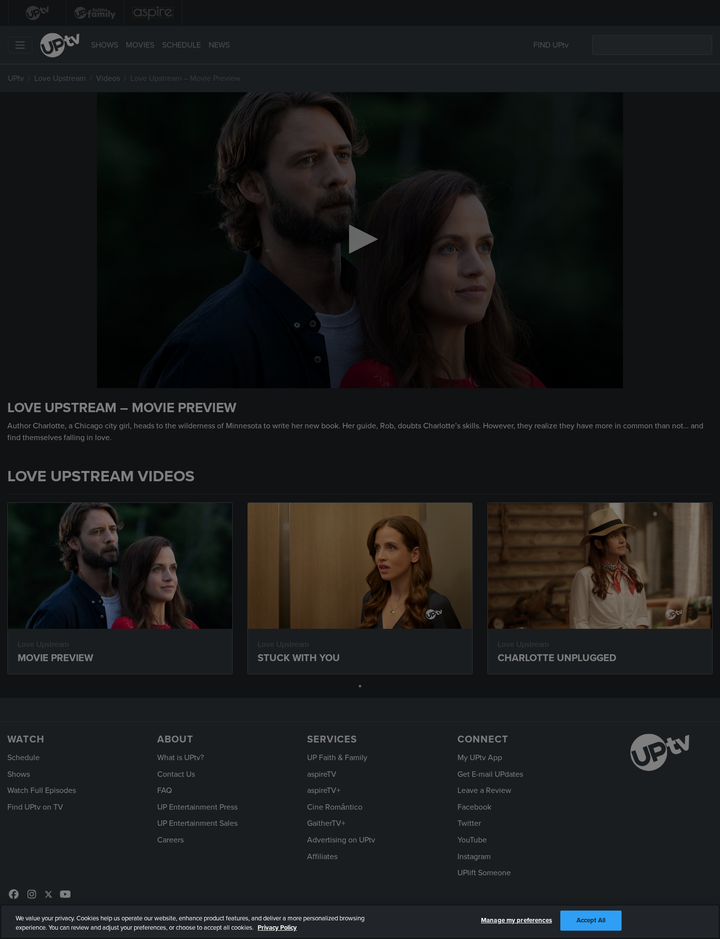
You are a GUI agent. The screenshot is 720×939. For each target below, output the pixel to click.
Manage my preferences (516, 920)
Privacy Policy (277, 928)
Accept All (590, 920)
